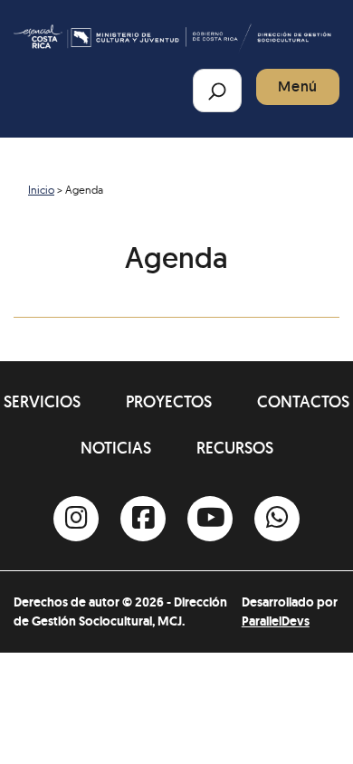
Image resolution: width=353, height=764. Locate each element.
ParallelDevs (276, 621)
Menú (298, 86)
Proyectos (169, 401)
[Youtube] (210, 518)
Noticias (116, 447)
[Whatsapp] (277, 518)
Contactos (303, 401)
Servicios (42, 401)
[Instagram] (76, 518)
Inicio (41, 189)
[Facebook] (143, 518)
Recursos (234, 447)
